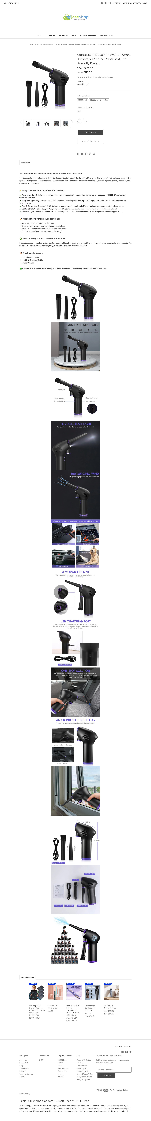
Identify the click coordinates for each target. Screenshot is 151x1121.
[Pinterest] (110, 3)
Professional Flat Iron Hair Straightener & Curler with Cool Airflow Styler (72, 1010)
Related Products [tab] (27, 977)
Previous (21, 122)
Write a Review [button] (108, 77)
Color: (83, 96)
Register (137, 3)
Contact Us (63, 35)
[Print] (86, 154)
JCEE (60, 1065)
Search (117, 3)
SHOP (39, 35)
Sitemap (23, 1077)
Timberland (62, 1071)
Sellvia (60, 1063)
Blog (74, 35)
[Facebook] (102, 3)
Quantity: (80, 119)
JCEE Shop (62, 1060)
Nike (59, 1074)
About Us (51, 35)
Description (25, 163)
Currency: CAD (10, 3)
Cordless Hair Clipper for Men (110, 1007)
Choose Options (36, 995)
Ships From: (85, 107)
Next (72, 122)
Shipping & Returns (88, 35)
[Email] (82, 154)
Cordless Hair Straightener (52, 1007)
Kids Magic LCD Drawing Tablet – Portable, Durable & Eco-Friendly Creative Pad (37, 1010)
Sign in (126, 3)
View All (61, 1077)
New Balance (63, 1068)
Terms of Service (107, 35)
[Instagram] (106, 3)
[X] (90, 154)
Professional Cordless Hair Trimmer (90, 1008)
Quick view (35, 989)
